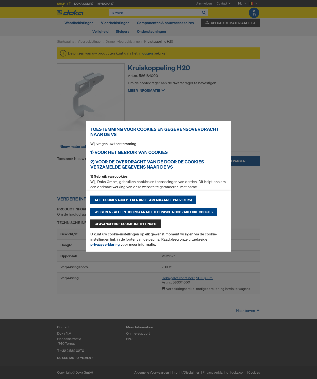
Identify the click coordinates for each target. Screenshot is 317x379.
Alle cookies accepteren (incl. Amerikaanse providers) (143, 200)
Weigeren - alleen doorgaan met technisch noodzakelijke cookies (154, 212)
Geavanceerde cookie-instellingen (126, 224)
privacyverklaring (105, 244)
